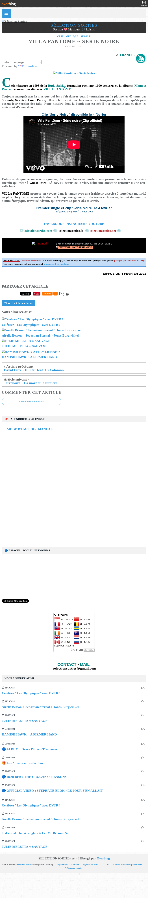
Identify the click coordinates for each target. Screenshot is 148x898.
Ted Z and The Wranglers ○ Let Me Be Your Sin (35, 833)
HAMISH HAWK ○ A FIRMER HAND (29, 734)
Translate (31, 66)
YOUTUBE (96, 224)
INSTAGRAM (75, 224)
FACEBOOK (53, 224)
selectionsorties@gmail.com (56, 264)
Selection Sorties (24, 864)
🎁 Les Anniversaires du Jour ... (24, 763)
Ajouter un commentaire (31, 401)
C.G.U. (106, 864)
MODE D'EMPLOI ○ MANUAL (29, 429)
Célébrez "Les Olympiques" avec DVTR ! (31, 693)
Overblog (103, 858)
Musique (72, 36)
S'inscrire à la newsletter (18, 303)
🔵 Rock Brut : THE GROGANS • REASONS (34, 777)
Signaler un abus (91, 864)
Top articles (62, 864)
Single (85, 36)
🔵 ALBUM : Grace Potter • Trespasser (29, 749)
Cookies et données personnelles (128, 864)
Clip (60, 36)
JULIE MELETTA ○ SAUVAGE (24, 721)
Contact (75, 864)
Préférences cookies (73, 868)
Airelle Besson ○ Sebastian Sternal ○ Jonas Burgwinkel (40, 707)
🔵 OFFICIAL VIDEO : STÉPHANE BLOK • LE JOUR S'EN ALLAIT (52, 790)
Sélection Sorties (74, 25)
